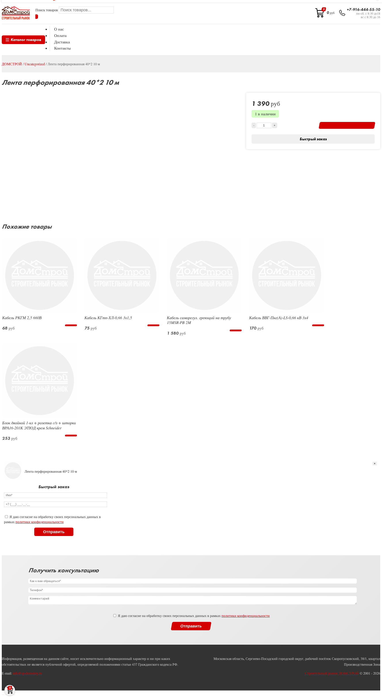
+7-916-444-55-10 (363, 9)
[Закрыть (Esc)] (3, 694)
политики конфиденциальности (39, 521)
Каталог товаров (26, 39)
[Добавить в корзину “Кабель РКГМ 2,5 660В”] (71, 325)
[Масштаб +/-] (13, 694)
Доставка (62, 41)
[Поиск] (36, 16)
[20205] (347, 125)
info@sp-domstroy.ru (27, 673)
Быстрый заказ (313, 138)
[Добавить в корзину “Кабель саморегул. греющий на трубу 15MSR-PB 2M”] (235, 330)
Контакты (62, 48)
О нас (59, 29)
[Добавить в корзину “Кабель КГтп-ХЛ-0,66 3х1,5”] (153, 325)
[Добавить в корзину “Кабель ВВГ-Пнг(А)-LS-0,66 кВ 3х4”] (318, 325)
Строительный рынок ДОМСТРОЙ (332, 673)
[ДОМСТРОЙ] (16, 12)
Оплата (60, 35)
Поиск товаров (47, 10)
